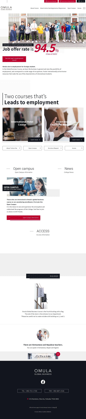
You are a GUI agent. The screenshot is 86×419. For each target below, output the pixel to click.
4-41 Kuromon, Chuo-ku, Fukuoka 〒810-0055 (44, 399)
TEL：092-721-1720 (29, 391)
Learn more (34, 140)
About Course (35, 8)
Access (79, 8)
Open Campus (72, 8)
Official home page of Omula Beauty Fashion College (42, 407)
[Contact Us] (84, 9)
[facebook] (43, 382)
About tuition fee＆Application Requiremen (53, 8)
